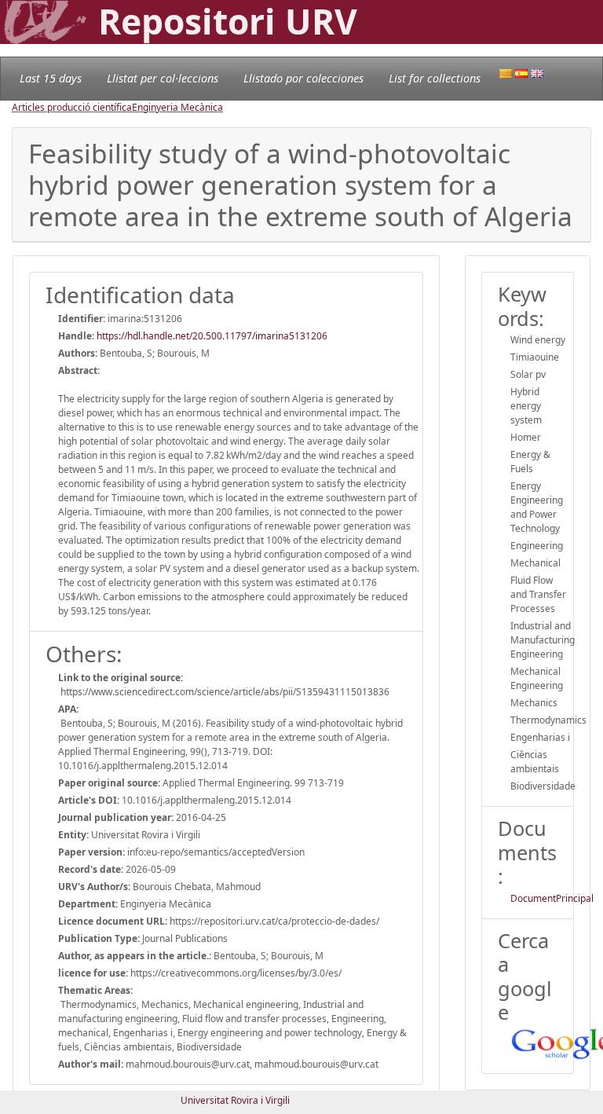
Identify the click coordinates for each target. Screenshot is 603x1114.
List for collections (435, 78)
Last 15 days (51, 78)
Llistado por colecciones (303, 78)
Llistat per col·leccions (162, 78)
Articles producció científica (72, 107)
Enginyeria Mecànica (177, 107)
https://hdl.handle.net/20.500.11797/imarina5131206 (212, 336)
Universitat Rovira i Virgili (235, 1100)
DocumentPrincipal (552, 898)
